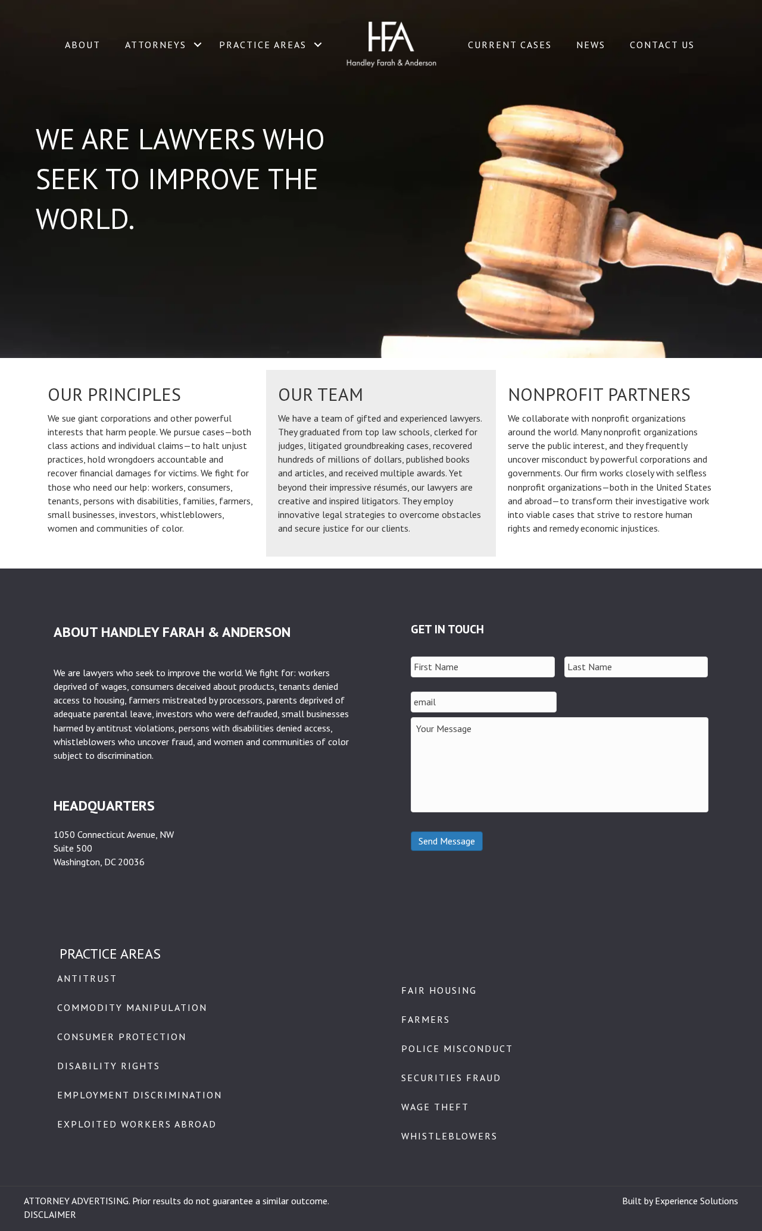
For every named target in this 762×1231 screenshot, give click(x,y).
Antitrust (87, 978)
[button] (198, 44)
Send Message (447, 841)
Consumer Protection (121, 1036)
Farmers (425, 1019)
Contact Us (662, 45)
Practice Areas (263, 45)
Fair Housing (439, 990)
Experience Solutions (696, 1201)
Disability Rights (108, 1066)
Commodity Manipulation (132, 1007)
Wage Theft (435, 1107)
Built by (638, 1201)
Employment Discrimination (139, 1095)
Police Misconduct (457, 1048)
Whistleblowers (449, 1136)
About (83, 45)
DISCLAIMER (50, 1214)
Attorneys (155, 45)
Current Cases (510, 45)
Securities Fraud (451, 1078)
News (590, 45)
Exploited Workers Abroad (137, 1124)
